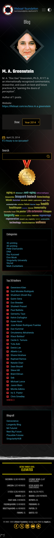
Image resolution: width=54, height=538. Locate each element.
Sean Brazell (17, 366)
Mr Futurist (12, 428)
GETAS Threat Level (27, 469)
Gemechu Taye (18, 314)
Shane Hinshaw (18, 355)
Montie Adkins (18, 389)
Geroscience (12, 421)
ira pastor (21, 211)
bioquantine (9, 197)
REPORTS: (32, 500)
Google (38, 205)
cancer (30, 200)
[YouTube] (33, 526)
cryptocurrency (37, 200)
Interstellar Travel (10, 212)
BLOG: (31, 492)
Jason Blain (16, 385)
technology (15, 222)
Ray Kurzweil (13, 254)
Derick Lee (16, 347)
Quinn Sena (16, 298)
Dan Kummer (17, 329)
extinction (21, 205)
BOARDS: (32, 496)
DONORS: (18, 496)
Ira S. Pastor (17, 392)
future (26, 204)
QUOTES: (32, 513)
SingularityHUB (14, 438)
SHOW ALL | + (11, 400)
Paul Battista (17, 310)
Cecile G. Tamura (19, 340)
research (22, 219)
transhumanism (28, 222)
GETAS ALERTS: (34, 486)
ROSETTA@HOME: (9, 508)
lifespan (47, 211)
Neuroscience (23, 216)
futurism (32, 205)
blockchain (16, 200)
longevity (9, 215)
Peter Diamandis (15, 248)
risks (26, 219)
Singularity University (17, 260)
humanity (24, 208)
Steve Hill (15, 370)
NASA (17, 216)
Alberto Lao (16, 351)
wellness (41, 222)
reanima (35, 215)
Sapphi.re (47, 522)
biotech (31, 197)
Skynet (10, 263)
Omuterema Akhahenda (22, 332)
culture (44, 200)
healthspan (15, 208)
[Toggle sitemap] (44, 10)
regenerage (45, 215)
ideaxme (30, 208)
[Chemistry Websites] (27, 173)
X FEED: (10, 492)
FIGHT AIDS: (12, 500)
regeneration (12, 218)
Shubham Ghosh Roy (21, 295)
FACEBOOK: (9, 479)
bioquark (20, 197)
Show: (17, 122)
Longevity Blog (14, 424)
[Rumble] (38, 526)
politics (29, 216)
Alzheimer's (19, 193)
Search (48, 156)
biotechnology (43, 197)
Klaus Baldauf (18, 336)
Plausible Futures (15, 435)
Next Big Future (14, 431)
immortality (40, 207)
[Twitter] (22, 526)
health (45, 204)
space (37, 219)
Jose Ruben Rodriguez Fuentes (26, 325)
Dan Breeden (17, 302)
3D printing (12, 243)
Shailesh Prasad (19, 306)
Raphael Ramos (18, 359)
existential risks (11, 205)
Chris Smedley (18, 396)
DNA (9, 251)
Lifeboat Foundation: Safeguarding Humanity (20, 9)
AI (14, 193)
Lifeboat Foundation (21, 522)
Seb (12, 377)
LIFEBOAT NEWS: (35, 479)
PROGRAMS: (33, 504)
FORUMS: (20, 513)
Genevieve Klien (18, 287)
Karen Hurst (16, 321)
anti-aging (30, 192)
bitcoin (9, 200)
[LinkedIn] (27, 526)
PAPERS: (32, 508)
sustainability (45, 219)
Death (48, 200)
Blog (27, 22)
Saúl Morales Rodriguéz (22, 291)
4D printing (12, 246)
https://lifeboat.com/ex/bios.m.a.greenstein (26, 106)
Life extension (35, 211)
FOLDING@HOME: (10, 504)
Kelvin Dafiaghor (19, 317)
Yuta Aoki (15, 344)
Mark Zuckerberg (15, 266)
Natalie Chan (17, 362)
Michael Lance (18, 381)
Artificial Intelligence (42, 193)
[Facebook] (16, 526)
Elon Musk (12, 257)
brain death (24, 200)
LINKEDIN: (10, 486)
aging (9, 192)
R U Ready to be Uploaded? (15, 140)
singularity (32, 219)
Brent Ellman (17, 374)
